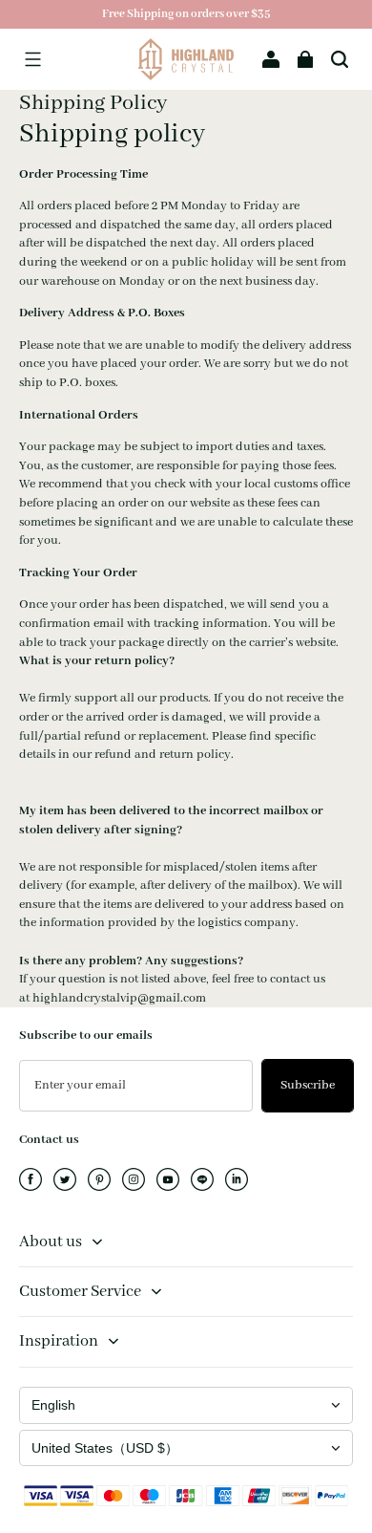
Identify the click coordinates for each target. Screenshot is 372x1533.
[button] (32, 59)
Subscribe (307, 1085)
